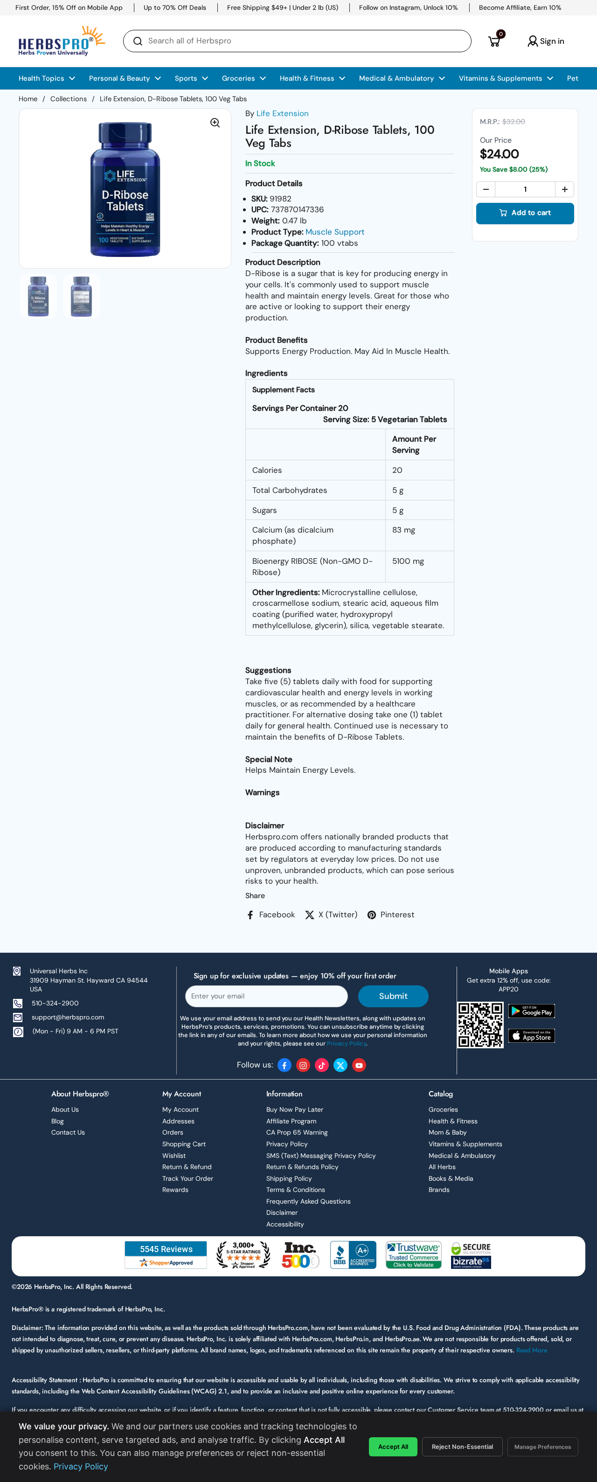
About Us (65, 1109)
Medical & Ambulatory (462, 1155)
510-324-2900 (55, 1003)
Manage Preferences (542, 1446)
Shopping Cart (184, 1144)
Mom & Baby (448, 1132)
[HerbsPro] (62, 41)
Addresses (178, 1121)
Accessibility (285, 1224)
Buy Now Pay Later (294, 1109)
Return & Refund (187, 1167)
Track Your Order (187, 1178)
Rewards (175, 1189)
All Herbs (442, 1167)
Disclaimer (282, 1212)
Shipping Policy (289, 1178)
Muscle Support (335, 232)
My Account (180, 1109)
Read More (532, 1350)
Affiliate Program (291, 1121)
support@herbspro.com (68, 1017)
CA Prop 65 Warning (297, 1132)
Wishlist (174, 1155)
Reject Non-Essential (462, 1446)
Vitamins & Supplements (465, 1144)
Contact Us (68, 1132)
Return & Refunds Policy (302, 1167)
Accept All (393, 1446)
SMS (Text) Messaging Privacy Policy (321, 1155)
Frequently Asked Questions (308, 1201)
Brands (439, 1189)
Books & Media (451, 1178)
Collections (68, 99)
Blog (57, 1121)
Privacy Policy (287, 1144)
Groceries (443, 1109)
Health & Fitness (453, 1121)
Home (28, 99)
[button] (494, 41)
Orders (172, 1132)
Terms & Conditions (295, 1189)
